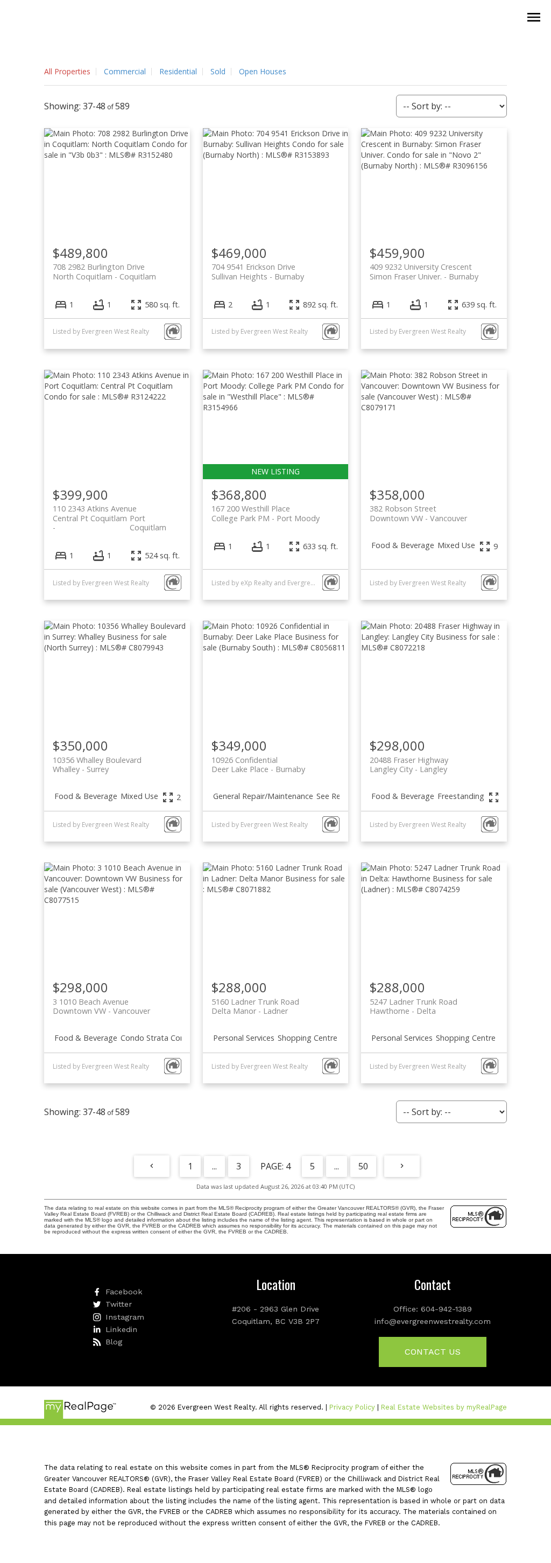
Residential (178, 71)
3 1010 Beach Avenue (101, 1006)
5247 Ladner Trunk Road (413, 1006)
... (214, 1166)
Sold (217, 71)
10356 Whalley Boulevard (97, 764)
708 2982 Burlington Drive (104, 271)
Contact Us (433, 1352)
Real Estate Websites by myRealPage (444, 1407)
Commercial (125, 71)
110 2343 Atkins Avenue (109, 513)
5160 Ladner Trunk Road (255, 1006)
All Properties (67, 71)
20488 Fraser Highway (409, 764)
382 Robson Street (418, 513)
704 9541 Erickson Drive (257, 271)
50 (363, 1166)
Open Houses (262, 71)
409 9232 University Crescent (424, 271)
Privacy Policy (352, 1407)
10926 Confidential (258, 764)
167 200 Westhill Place (265, 513)
